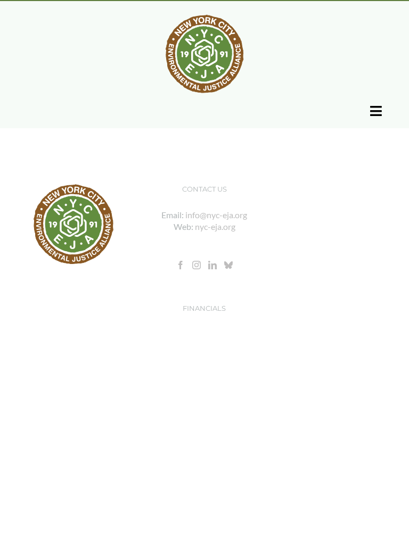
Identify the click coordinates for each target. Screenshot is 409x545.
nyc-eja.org (215, 226)
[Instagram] (196, 265)
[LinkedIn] (212, 265)
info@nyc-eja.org (216, 215)
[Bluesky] (228, 265)
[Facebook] (180, 265)
